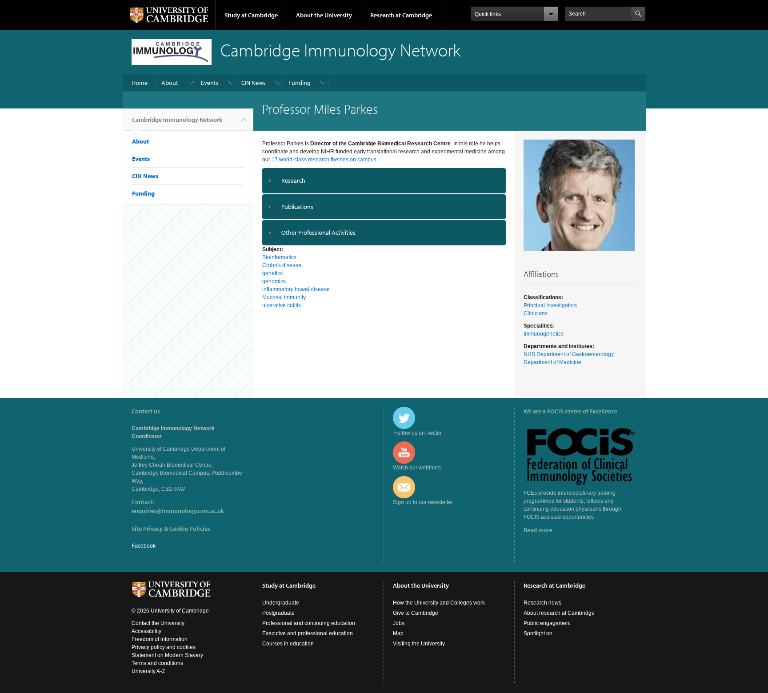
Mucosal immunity (284, 297)
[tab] (384, 180)
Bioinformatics (279, 257)
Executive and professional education (307, 633)
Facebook (144, 546)
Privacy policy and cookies (164, 647)
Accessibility (146, 631)
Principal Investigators (550, 305)
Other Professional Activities (318, 232)
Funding (299, 83)
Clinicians (536, 313)
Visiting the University (419, 644)
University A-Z (148, 671)
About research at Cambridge (559, 613)
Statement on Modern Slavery (167, 655)
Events (210, 83)
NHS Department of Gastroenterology (569, 354)
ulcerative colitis (281, 305)
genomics (274, 281)
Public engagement (547, 623)
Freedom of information (160, 639)
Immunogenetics (544, 334)
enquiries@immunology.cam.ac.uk (178, 511)
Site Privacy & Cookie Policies (171, 529)
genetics (272, 273)
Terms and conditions (157, 663)
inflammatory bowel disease (296, 289)
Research (293, 180)
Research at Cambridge (401, 15)
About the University (324, 15)
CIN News (253, 83)
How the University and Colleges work (439, 603)
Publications (297, 207)
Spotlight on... (540, 633)
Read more (538, 530)
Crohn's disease (281, 265)
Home (140, 83)
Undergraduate (280, 603)
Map (398, 633)
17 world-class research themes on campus (324, 159)
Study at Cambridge (251, 15)
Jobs (398, 623)
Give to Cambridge (415, 613)
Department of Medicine (552, 362)
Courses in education (288, 644)
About (169, 83)
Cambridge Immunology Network (177, 120)
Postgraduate (278, 613)
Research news (542, 603)
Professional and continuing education (308, 623)
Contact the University (158, 623)
